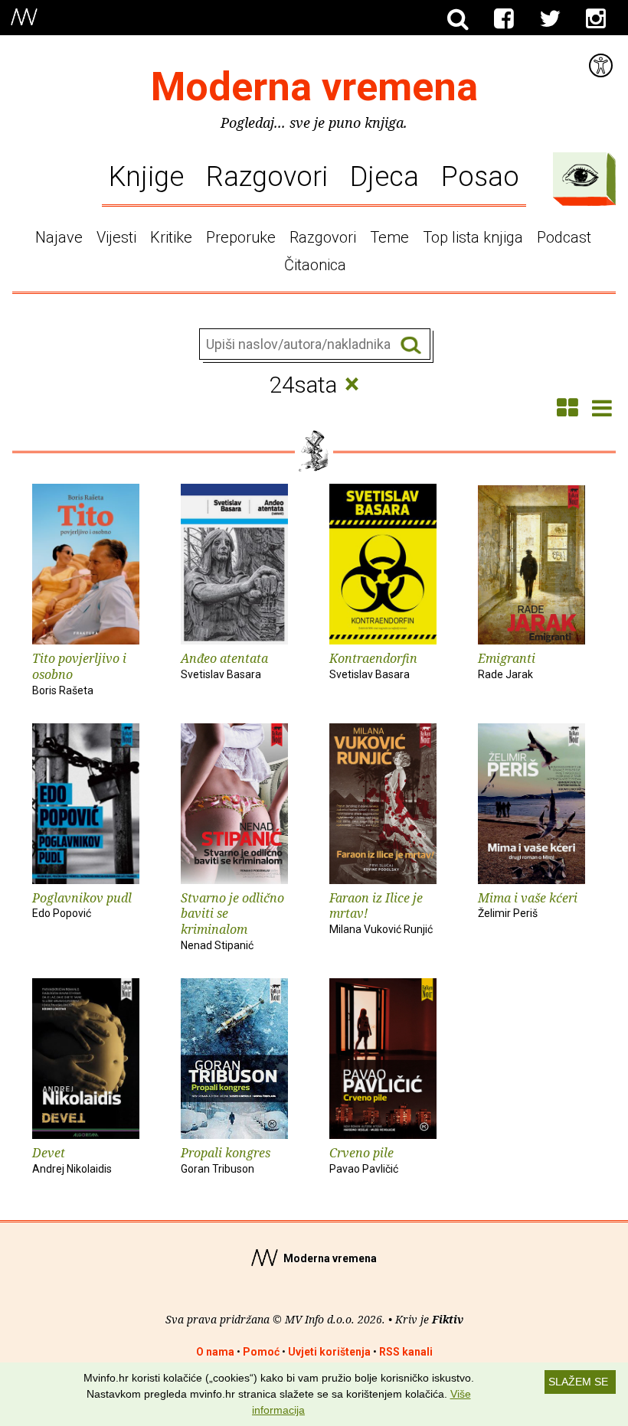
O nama (215, 1352)
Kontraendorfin (373, 665)
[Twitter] (550, 19)
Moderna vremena (314, 87)
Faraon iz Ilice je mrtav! (381, 912)
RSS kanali (406, 1352)
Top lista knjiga (473, 237)
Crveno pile (363, 1159)
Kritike (171, 237)
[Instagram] (595, 19)
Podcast (564, 237)
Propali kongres (225, 1159)
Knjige (146, 176)
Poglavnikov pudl (82, 904)
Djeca (384, 176)
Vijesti (116, 237)
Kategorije (580, 175)
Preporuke (241, 237)
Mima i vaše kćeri (527, 904)
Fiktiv (447, 1319)
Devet (72, 1159)
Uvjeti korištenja (329, 1352)
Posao (480, 176)
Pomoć (261, 1352)
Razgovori (267, 176)
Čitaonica (315, 265)
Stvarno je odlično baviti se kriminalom (232, 920)
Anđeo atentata (224, 665)
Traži (410, 344)
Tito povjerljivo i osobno (79, 673)
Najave (59, 237)
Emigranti (506, 665)
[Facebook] (503, 19)
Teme (389, 237)
